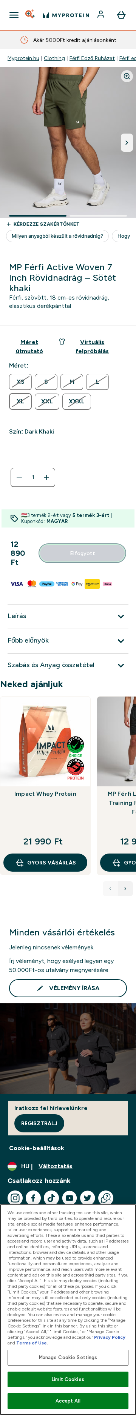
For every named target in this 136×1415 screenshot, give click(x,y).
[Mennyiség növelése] (46, 477)
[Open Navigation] (14, 15)
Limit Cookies (68, 1379)
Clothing (54, 58)
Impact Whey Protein (45, 794)
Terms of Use (31, 1343)
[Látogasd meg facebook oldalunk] (33, 1198)
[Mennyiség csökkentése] (19, 477)
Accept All (68, 1401)
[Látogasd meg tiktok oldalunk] (51, 1198)
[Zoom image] (127, 76)
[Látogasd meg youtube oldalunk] (69, 1198)
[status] (33, 477)
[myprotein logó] (66, 15)
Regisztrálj (39, 1123)
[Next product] (125, 888)
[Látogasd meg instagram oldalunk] (15, 1198)
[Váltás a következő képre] (127, 143)
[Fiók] (101, 15)
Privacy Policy (109, 1337)
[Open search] (31, 15)
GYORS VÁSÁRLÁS (51, 863)
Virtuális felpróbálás (92, 346)
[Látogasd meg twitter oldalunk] (87, 1198)
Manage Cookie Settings (68, 1357)
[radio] (20, 382)
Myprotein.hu (23, 58)
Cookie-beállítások (36, 1148)
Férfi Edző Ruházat (92, 58)
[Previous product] (110, 888)
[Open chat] (105, 1198)
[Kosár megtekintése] (121, 15)
